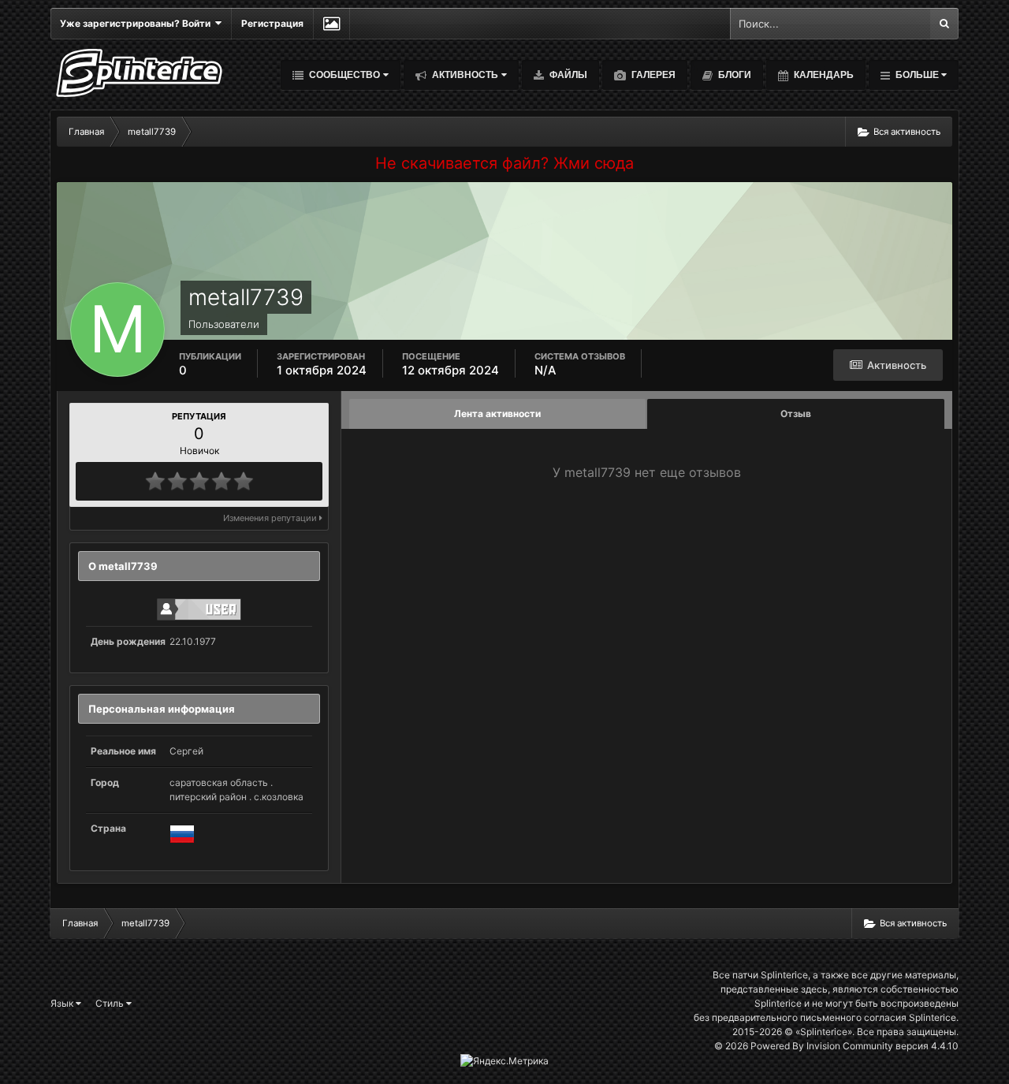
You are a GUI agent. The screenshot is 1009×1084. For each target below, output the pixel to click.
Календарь (822, 74)
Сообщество (343, 74)
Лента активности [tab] (497, 413)
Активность (464, 74)
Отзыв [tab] (795, 413)
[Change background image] (331, 23)
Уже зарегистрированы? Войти (137, 23)
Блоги (733, 74)
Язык (63, 1003)
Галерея (652, 74)
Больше (917, 74)
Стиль (110, 1003)
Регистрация (272, 23)
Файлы (567, 74)
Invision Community (849, 1046)
